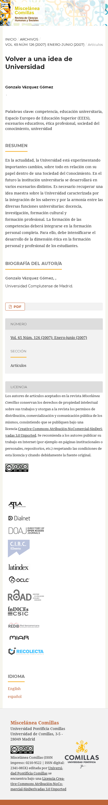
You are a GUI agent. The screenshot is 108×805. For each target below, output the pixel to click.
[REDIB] (24, 627)
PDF (17, 306)
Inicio (11, 39)
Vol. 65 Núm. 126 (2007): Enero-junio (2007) (44, 44)
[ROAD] (26, 599)
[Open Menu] (5, 5)
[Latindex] (19, 568)
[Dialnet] (19, 520)
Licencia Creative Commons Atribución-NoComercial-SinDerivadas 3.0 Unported (38, 783)
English (14, 688)
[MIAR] (19, 639)
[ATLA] (17, 507)
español (14, 696)
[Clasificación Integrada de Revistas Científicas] (19, 556)
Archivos (29, 39)
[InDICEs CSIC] (18, 614)
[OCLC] (20, 582)
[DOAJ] (26, 532)
